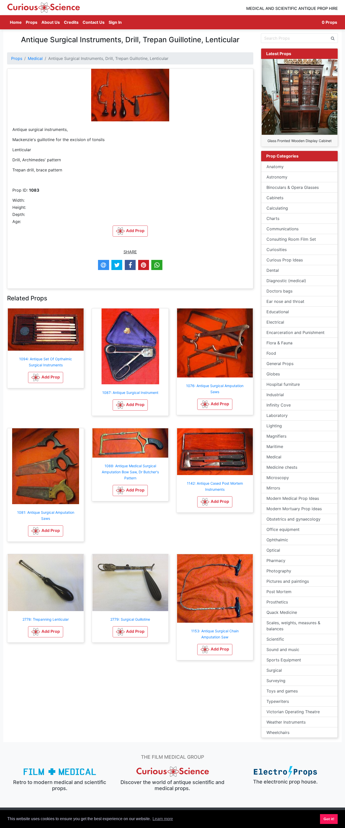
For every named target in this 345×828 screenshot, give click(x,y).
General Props (279, 363)
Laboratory (277, 415)
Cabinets (274, 197)
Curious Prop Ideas (284, 259)
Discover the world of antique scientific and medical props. (172, 785)
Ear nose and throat (285, 301)
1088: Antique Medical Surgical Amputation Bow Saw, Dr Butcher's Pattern (130, 472)
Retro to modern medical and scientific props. (59, 785)
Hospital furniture (283, 384)
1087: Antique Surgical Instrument (130, 392)
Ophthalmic (277, 539)
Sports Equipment (283, 659)
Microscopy (277, 477)
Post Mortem (278, 591)
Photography (278, 570)
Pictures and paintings (287, 581)
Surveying (275, 680)
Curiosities (276, 249)
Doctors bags (279, 291)
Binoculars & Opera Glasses (292, 187)
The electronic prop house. (285, 782)
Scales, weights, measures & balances (293, 625)
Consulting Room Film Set (291, 239)
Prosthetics (277, 602)
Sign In (115, 22)
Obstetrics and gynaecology (293, 519)
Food (271, 353)
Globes (273, 373)
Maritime (274, 446)
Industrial (275, 394)
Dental (272, 270)
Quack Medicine (281, 612)
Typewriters (277, 701)
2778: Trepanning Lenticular (45, 619)
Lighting (274, 425)
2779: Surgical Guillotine (130, 619)
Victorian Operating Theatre (293, 711)
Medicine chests (281, 467)
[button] (45, 377)
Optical (273, 550)
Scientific (275, 639)
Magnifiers (276, 436)
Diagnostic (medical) (286, 280)
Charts (272, 218)
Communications (282, 228)
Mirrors (273, 487)
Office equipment (283, 529)
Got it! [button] (329, 819)
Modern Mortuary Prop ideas (294, 508)
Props (31, 22)
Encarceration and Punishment (295, 332)
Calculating (277, 208)
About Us (50, 22)
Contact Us (94, 22)
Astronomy (276, 177)
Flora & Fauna (279, 342)
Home (17, 22)
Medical (35, 58)
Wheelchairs (277, 732)
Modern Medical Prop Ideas (292, 498)
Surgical (274, 670)
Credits (71, 22)
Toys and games (282, 690)
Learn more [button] (163, 819)
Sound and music (282, 649)
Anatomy (275, 166)
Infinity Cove (278, 405)
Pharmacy (275, 560)
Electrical (275, 322)
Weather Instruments (286, 722)
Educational (277, 311)
